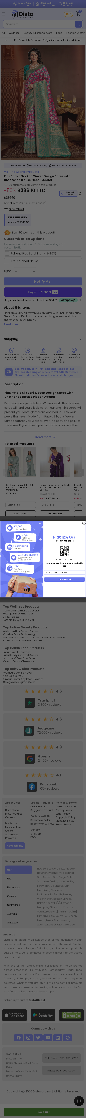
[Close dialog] (84, 522)
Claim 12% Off (64, 579)
